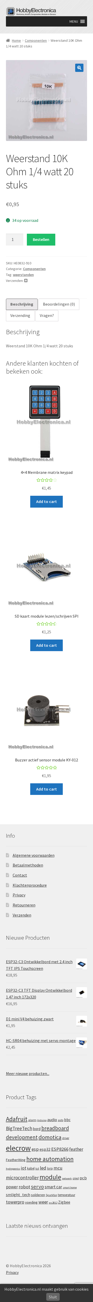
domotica (49, 1137)
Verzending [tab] (20, 315)
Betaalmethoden (28, 865)
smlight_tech (18, 1194)
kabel (31, 1168)
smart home (70, 1187)
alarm (32, 1120)
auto (60, 1120)
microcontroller (22, 1177)
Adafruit (16, 1119)
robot (24, 1187)
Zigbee (64, 1202)
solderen (38, 1194)
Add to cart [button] (46, 501)
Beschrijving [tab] (21, 304)
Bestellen (41, 239)
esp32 (45, 1149)
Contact (20, 875)
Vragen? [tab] (47, 315)
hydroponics (13, 1168)
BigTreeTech (19, 1128)
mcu (58, 1168)
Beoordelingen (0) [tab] (59, 304)
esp (35, 1149)
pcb (83, 1178)
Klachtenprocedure (30, 885)
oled (76, 1178)
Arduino (42, 1120)
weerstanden (23, 274)
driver (65, 1138)
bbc (67, 1119)
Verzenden (22, 915)
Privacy (19, 894)
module (50, 1177)
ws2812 (53, 1202)
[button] (73, 21)
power (12, 1187)
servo (37, 1186)
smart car (53, 1187)
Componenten (36, 40)
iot (23, 1168)
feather (76, 1149)
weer (43, 1202)
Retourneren (24, 905)
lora (50, 1168)
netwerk (67, 1178)
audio (52, 1119)
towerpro (15, 1202)
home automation (50, 1159)
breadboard (55, 1128)
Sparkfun (51, 1195)
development (22, 1137)
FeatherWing (16, 1159)
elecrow (18, 1148)
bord (37, 1128)
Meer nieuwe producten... (27, 1073)
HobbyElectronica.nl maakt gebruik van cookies (46, 1289)
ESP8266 (59, 1149)
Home (16, 40)
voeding (31, 1202)
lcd (37, 1168)
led (43, 1168)
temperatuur (66, 1195)
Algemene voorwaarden (34, 855)
